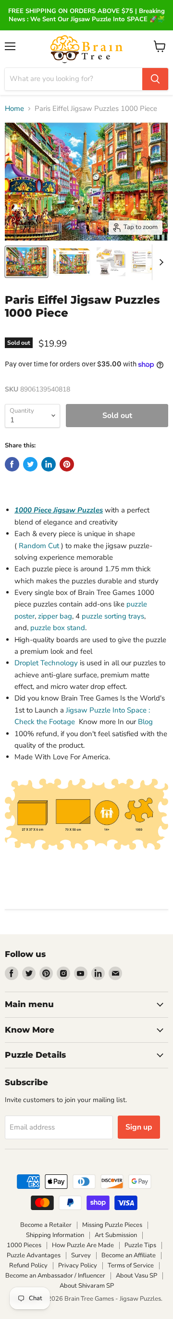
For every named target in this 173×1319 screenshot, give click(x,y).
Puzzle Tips (140, 1245)
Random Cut (39, 546)
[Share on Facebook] (12, 464)
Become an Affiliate (128, 1255)
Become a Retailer (46, 1225)
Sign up (138, 1127)
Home (14, 109)
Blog (145, 722)
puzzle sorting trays (113, 616)
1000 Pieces (24, 1245)
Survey (81, 1255)
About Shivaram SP (87, 1285)
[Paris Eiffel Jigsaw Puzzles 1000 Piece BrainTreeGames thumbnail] (26, 261)
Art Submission (116, 1235)
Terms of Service (131, 1265)
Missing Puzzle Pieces (112, 1225)
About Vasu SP (136, 1275)
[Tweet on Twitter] (30, 464)
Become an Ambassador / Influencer (55, 1275)
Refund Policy (28, 1265)
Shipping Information (55, 1235)
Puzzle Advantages (34, 1255)
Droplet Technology (46, 663)
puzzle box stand (57, 628)
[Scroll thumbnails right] (159, 262)
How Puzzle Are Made (83, 1245)
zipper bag (55, 616)
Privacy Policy (77, 1265)
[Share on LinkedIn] (48, 464)
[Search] (155, 79)
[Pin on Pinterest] (67, 464)
